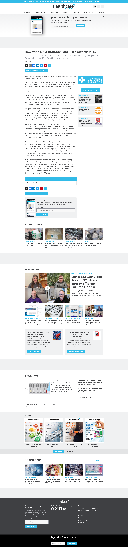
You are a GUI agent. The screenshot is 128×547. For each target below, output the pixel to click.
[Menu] (102, 6)
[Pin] (45, 65)
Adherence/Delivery (91, 477)
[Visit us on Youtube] (64, 508)
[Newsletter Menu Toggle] (94, 6)
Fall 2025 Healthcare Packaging (54, 445)
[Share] (33, 65)
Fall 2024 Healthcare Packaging (94, 445)
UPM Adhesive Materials (34, 183)
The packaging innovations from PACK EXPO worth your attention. (85, 100)
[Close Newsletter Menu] (103, 17)
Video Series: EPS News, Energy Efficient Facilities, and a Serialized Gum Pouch (86, 282)
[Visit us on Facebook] (52, 508)
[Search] (98, 6)
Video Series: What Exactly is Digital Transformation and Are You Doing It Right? (93, 322)
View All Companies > (90, 90)
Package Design (49, 242)
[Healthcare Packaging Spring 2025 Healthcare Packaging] (74, 430)
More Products (85, 397)
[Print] (26, 65)
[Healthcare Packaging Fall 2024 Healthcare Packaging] (94, 430)
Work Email (40, 207)
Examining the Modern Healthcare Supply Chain (73, 480)
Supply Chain (69, 477)
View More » (99, 460)
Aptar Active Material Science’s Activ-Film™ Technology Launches (60, 383)
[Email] (30, 65)
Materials (88, 242)
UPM (29, 82)
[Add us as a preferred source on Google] (49, 65)
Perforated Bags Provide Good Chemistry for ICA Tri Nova (54, 245)
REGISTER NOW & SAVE (76, 351)
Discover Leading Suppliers (84, 110)
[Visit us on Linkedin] (60, 508)
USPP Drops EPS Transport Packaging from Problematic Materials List (54, 322)
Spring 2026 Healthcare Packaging (33, 445)
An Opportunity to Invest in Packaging (33, 244)
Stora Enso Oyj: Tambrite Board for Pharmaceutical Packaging (73, 245)
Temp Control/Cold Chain (53, 318)
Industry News (89, 318)
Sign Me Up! (81, 26)
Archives (70, 451)
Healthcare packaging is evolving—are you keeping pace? (94, 481)
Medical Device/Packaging (33, 318)
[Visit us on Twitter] (56, 508)
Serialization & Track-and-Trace (81, 273)
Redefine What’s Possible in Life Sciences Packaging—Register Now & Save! (85, 122)
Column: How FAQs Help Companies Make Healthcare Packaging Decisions (33, 322)
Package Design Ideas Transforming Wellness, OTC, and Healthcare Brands (53, 481)
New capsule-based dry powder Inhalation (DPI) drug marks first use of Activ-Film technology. (63, 389)
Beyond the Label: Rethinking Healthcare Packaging (32, 481)
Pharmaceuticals (30, 242)
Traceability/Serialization (73, 318)
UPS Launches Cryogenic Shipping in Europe (93, 244)
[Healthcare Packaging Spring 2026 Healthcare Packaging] (33, 430)
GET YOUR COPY (34, 351)
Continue (72, 543)
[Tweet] (41, 65)
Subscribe (58, 451)
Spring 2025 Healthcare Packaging (74, 445)
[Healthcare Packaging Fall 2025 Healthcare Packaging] (53, 430)
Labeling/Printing (30, 477)
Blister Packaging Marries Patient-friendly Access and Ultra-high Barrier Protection (90, 390)
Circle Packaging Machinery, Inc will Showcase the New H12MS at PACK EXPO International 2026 (90, 382)
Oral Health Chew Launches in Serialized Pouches (72, 322)
